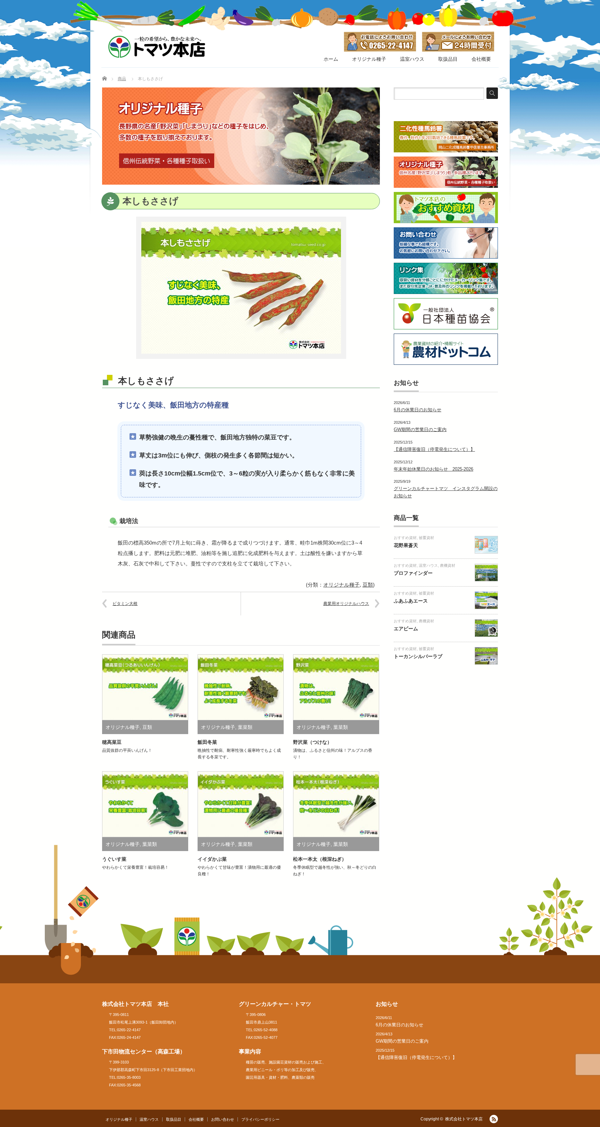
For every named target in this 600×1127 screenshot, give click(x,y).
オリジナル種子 (369, 59)
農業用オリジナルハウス (346, 603)
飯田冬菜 (207, 742)
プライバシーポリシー (260, 1119)
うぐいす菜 (114, 859)
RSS (494, 1119)
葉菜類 (245, 727)
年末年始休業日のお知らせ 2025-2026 (433, 469)
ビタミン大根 (125, 603)
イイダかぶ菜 (212, 859)
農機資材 (447, 565)
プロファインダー (413, 573)
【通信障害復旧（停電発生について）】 (434, 449)
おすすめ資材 (405, 538)
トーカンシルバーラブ (418, 656)
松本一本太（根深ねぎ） (320, 859)
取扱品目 (448, 59)
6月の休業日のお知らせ (417, 409)
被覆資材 (426, 538)
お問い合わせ (222, 1119)
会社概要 (481, 59)
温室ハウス (412, 59)
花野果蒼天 (406, 545)
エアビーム (406, 628)
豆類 (367, 585)
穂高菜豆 (112, 742)
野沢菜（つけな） (312, 742)
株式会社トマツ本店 (464, 1119)
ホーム (331, 59)
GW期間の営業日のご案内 (420, 429)
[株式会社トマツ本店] (157, 47)
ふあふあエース (411, 601)
